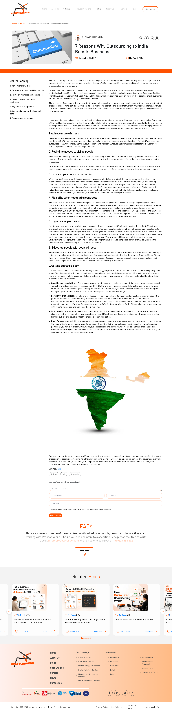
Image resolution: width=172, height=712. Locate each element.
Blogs (99, 9)
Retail (112, 670)
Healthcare (114, 657)
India (64, 474)
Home (44, 9)
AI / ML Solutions (84, 657)
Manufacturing (148, 668)
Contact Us (56, 682)
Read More (47, 631)
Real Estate (114, 666)
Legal (112, 674)
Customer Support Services (89, 666)
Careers (124, 9)
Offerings (67, 9)
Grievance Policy (152, 707)
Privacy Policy (101, 707)
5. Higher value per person (22, 106)
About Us (55, 9)
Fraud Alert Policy (131, 706)
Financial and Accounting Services (88, 675)
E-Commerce (147, 657)
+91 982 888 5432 (123, 540)
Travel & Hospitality (149, 672)
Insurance (114, 661)
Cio (59, 468)
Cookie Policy (117, 707)
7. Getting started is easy (21, 118)
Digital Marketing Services (88, 670)
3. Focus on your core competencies (26, 94)
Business (54, 474)
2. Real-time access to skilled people (27, 90)
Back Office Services (86, 661)
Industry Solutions (84, 9)
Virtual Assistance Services (89, 680)
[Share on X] (141, 38)
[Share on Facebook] (147, 38)
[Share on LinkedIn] (152, 38)
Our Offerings (82, 652)
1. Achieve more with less (21, 85)
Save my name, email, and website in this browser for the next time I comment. (81, 509)
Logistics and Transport (147, 662)
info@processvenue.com (63, 540)
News (134, 9)
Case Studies (111, 9)
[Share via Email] (157, 38)
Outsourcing (75, 474)
